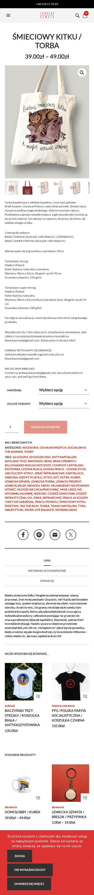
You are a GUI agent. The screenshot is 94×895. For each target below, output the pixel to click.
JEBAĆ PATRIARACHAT (49, 473)
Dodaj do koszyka (45, 427)
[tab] (47, 561)
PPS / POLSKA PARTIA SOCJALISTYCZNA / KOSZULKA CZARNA (69, 715)
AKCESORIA (30, 447)
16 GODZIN (20, 457)
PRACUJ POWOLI (46, 502)
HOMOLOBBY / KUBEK (22, 812)
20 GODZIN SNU (40, 457)
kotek (64, 477)
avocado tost (16, 461)
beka (48, 461)
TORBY (29, 451)
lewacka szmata (17, 481)
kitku (47, 477)
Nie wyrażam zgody (30, 870)
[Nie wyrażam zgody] (88, 862)
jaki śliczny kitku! (19, 473)
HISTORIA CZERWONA (63, 705)
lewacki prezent (68, 481)
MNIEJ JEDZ (68, 489)
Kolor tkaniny (19, 404)
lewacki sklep (15, 485)
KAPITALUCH (74, 473)
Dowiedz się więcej (29, 884)
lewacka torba (42, 481)
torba (44, 506)
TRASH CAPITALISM (64, 506)
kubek (75, 477)
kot (56, 477)
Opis (47, 560)
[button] (9, 15)
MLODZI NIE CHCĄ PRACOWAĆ (38, 489)
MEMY (45, 485)
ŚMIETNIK (12, 506)
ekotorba (12, 469)
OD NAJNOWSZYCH (53, 447)
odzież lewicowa (61, 493)
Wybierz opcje (38, 696)
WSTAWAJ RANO (66, 509)
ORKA (37, 497)
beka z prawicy (64, 461)
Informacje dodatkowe (47, 570)
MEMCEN (33, 485)
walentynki (14, 509)
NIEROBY (40, 493)
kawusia (11, 477)
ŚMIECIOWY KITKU (72, 502)
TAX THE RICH (29, 506)
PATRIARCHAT (52, 497)
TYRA (81, 506)
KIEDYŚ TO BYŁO (30, 477)
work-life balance (39, 509)
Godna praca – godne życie (64, 469)
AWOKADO (35, 461)
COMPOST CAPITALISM (67, 465)
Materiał (14, 390)
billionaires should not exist (28, 465)
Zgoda (19, 856)
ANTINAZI (10, 705)
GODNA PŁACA (31, 469)
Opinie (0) (47, 581)
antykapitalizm (64, 457)
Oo (29, 497)
